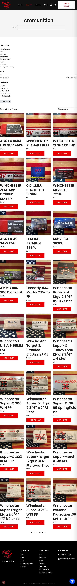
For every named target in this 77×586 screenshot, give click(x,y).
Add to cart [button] (9, 153)
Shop (27, 5)
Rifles (2, 52)
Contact (37, 5)
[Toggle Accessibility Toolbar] (72, 581)
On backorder (6, 96)
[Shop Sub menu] (31, 5)
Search (14, 27)
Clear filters (5, 101)
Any (3, 86)
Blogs (46, 5)
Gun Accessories (5, 59)
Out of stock (6, 93)
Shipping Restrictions (27, 563)
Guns (1, 62)
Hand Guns (3, 64)
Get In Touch (66, 5)
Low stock (5, 91)
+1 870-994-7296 (65, 554)
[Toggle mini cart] (55, 4)
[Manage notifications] (3, 582)
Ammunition (4, 57)
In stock (5, 88)
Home (20, 5)
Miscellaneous (5, 49)
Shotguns (3, 54)
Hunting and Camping (7, 67)
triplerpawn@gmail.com (67, 559)
